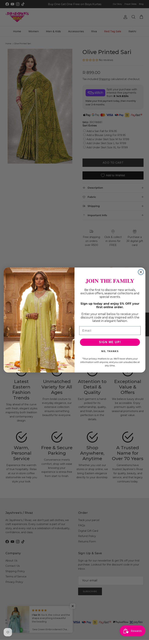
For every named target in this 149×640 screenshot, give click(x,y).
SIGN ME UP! (110, 342)
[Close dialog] (141, 272)
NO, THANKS (110, 351)
